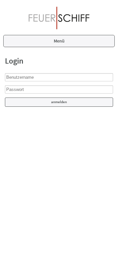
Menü (59, 41)
